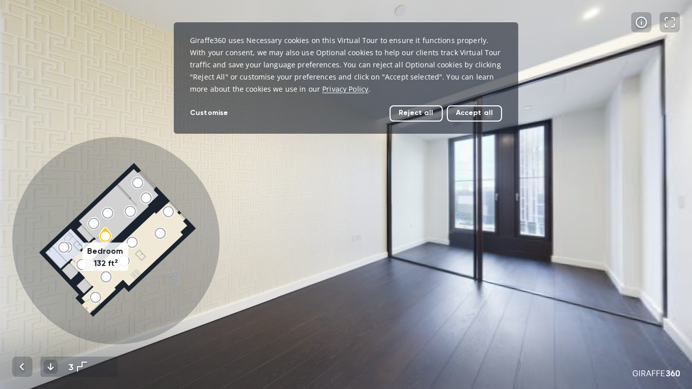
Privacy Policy (345, 89)
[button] (116, 240)
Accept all (474, 112)
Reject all (416, 112)
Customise (209, 112)
